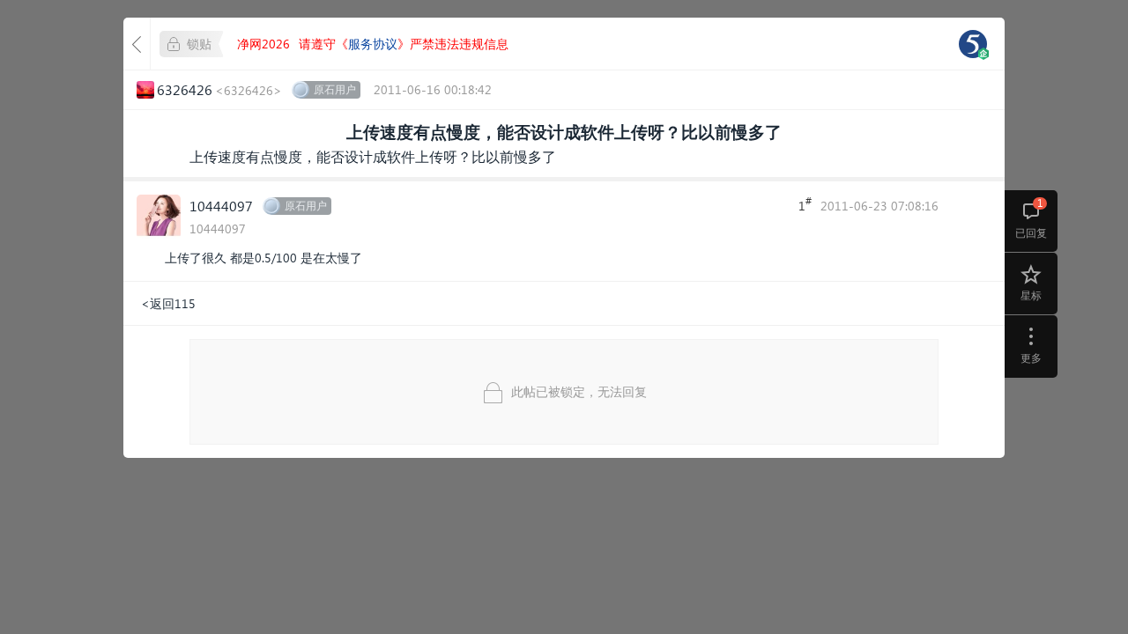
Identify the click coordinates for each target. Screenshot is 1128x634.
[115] (973, 44)
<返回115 (168, 303)
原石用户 (335, 89)
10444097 (221, 205)
